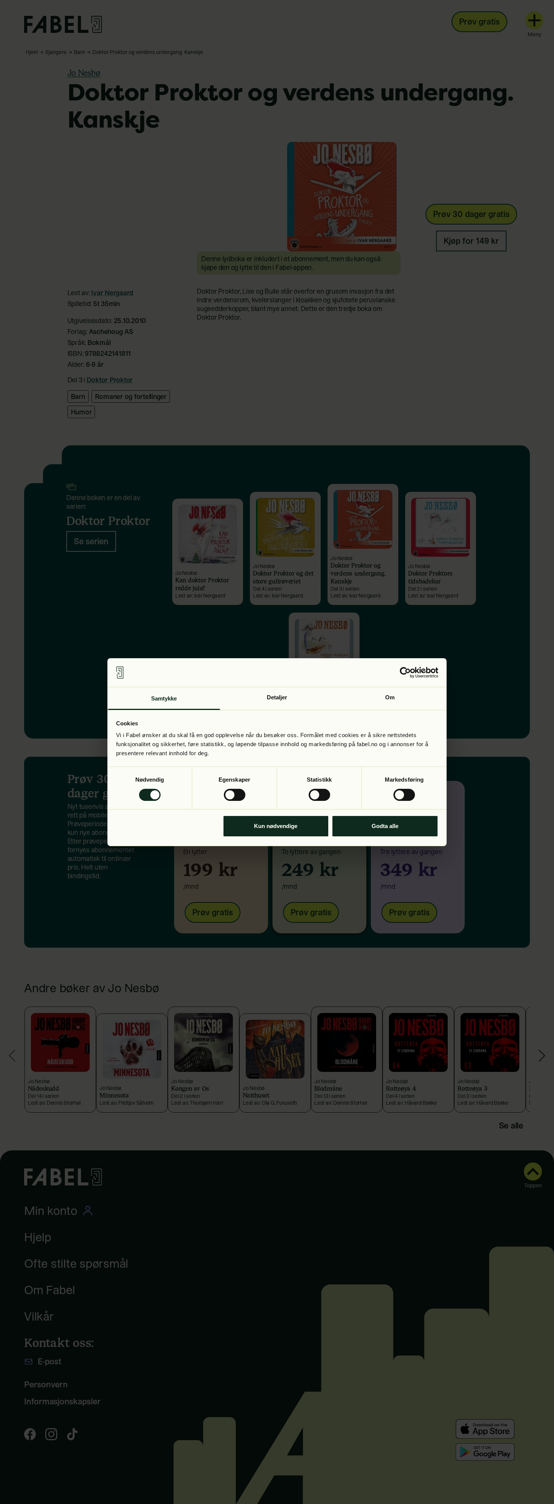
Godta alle (385, 826)
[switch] (234, 795)
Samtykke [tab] (164, 698)
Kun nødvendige (275, 826)
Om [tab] (390, 697)
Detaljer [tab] (277, 697)
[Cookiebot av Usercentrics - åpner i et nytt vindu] (405, 672)
